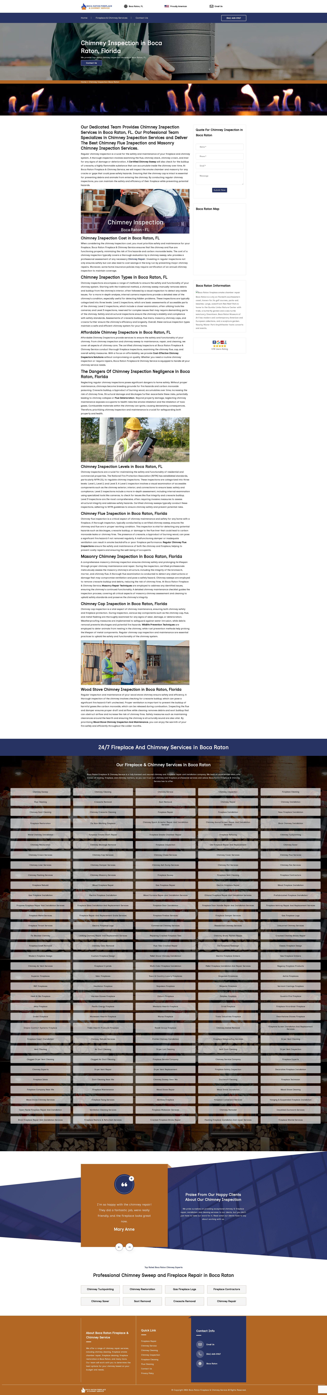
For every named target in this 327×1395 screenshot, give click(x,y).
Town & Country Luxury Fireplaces (165, 976)
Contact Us (142, 17)
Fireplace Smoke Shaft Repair (103, 834)
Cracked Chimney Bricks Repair (291, 935)
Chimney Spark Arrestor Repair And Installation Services (165, 823)
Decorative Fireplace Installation (290, 1069)
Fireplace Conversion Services (228, 1100)
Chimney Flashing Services (40, 875)
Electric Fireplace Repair (228, 885)
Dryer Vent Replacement (165, 1069)
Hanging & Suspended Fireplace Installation (290, 1100)
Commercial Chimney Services (165, 925)
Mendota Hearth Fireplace (165, 1006)
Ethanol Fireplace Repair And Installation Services (228, 895)
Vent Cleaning (40, 1049)
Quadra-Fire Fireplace (290, 996)
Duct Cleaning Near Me (103, 1079)
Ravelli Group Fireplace (165, 1028)
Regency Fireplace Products (290, 966)
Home (84, 17)
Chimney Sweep (40, 792)
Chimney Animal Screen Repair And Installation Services (228, 823)
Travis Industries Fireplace (228, 1016)
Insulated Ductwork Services (291, 1110)
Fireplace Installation (228, 812)
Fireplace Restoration (40, 823)
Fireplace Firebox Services (165, 915)
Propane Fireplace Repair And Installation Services (40, 905)
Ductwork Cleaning (228, 1079)
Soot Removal (165, 802)
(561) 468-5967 (234, 18)
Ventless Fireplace (165, 1100)
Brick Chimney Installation (290, 823)
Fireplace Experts (290, 1059)
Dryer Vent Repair (103, 1069)
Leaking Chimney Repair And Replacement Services (103, 935)
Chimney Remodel (228, 1110)
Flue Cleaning (40, 802)
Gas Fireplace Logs (291, 915)
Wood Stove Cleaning (291, 1089)
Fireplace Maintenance (103, 1089)
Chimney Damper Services (103, 865)
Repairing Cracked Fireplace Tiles (165, 935)
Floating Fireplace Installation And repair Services (228, 1120)
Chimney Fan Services (290, 865)
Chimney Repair (136, 259)
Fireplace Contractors (290, 875)
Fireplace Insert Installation (40, 1039)
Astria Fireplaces (291, 976)
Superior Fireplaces (40, 976)
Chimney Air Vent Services (40, 966)
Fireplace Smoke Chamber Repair (165, 834)
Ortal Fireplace (228, 1006)
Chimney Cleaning (103, 792)
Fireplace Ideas (40, 1079)
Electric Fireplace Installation (103, 895)
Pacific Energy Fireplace (103, 1006)
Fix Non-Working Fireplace (103, 823)
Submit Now (220, 190)
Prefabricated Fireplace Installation (291, 895)
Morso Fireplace (165, 1016)
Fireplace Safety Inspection (228, 1069)
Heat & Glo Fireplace (40, 996)
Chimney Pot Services (228, 865)
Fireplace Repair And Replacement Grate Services (103, 915)
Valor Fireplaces (103, 976)
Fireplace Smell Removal (40, 946)
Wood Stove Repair (165, 1089)
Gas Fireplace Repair (165, 885)
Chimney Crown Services (40, 855)
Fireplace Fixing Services (103, 1100)
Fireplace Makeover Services (165, 1110)
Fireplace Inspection (165, 845)
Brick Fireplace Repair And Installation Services (40, 1120)
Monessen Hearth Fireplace (103, 1016)
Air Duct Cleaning (103, 1049)
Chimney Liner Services (40, 865)
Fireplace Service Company (165, 1059)
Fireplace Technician (290, 1079)
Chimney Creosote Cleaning (103, 812)
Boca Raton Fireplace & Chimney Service (208, 1390)
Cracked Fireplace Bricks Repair (165, 1120)
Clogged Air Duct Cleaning (103, 1059)
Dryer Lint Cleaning (165, 1049)
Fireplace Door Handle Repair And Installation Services (228, 905)
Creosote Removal (103, 802)
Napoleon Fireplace (165, 986)
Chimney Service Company (228, 1059)
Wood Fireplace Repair (103, 885)
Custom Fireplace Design (103, 956)
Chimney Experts (40, 1069)
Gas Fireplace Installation (40, 895)
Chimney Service (165, 792)
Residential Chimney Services (228, 925)
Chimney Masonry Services (103, 875)
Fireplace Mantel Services (291, 1120)
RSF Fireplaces (40, 986)
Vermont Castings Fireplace (291, 986)
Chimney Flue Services (290, 855)
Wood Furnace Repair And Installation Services (165, 895)
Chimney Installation (290, 802)
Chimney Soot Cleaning (40, 812)
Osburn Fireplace (165, 996)
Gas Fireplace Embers (290, 956)
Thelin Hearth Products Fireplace (103, 1028)
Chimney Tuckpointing (290, 834)
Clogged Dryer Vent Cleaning (40, 1059)
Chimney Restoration (40, 845)
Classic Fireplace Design (290, 946)
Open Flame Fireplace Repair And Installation (40, 1110)
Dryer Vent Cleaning (290, 1039)
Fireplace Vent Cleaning (228, 875)
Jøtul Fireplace (40, 1006)
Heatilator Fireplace (103, 986)
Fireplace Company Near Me (40, 1089)
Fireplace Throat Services (40, 925)
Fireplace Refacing (228, 834)
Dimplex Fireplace (228, 996)
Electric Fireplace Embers (228, 956)
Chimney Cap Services (102, 855)
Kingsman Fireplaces (228, 976)
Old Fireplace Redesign (228, 946)
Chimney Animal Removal (228, 1028)
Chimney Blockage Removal (103, 845)
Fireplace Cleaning (290, 792)
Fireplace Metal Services (40, 915)
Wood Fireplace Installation (290, 885)
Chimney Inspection (228, 792)
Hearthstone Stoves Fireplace (290, 1016)
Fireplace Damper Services (228, 915)
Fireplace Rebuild (40, 885)
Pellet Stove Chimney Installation (165, 956)
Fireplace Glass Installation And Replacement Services (103, 905)
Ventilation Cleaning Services (103, 1110)
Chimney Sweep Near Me (165, 1079)
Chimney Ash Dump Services (165, 865)
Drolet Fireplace (40, 1016)
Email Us (219, 6)
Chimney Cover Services (228, 855)
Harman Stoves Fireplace (103, 996)
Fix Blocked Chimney (40, 935)
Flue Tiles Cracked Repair (165, 946)
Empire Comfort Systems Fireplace (40, 1028)
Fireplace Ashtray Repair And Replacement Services (290, 905)
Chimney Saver (291, 845)
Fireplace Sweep (165, 875)
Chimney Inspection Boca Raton (104, 82)
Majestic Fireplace (228, 986)
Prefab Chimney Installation (165, 1039)
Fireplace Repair (165, 812)
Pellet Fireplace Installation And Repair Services (228, 966)
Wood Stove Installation (228, 1089)
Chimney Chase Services (165, 855)
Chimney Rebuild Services (103, 1039)
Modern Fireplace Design (40, 956)
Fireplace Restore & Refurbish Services (103, 1120)
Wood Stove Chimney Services (40, 1100)
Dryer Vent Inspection (290, 1049)
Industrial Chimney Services (290, 925)
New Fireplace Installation (290, 812)
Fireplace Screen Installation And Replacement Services (290, 1027)
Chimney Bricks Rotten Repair (228, 935)
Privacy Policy (147, 1373)
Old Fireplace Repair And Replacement (228, 845)
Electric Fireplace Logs (103, 925)
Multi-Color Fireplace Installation (165, 966)
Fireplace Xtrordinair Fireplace (290, 1006)
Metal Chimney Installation (40, 834)
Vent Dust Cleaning (228, 1049)
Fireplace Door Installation (165, 905)
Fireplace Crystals (103, 966)
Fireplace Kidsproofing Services (228, 1039)
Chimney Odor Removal (103, 946)
